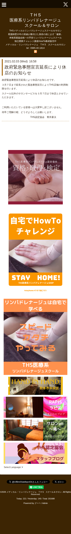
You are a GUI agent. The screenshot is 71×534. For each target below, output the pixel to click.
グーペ (38, 503)
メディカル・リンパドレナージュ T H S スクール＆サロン (34, 492)
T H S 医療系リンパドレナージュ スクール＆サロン (38, 20)
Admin (45, 503)
